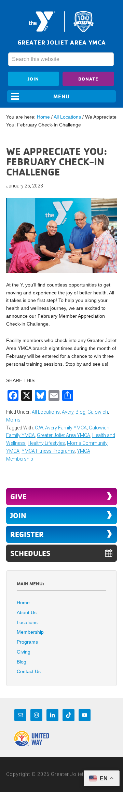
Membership (30, 632)
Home (23, 602)
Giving (23, 652)
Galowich (97, 412)
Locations (27, 622)
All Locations (46, 412)
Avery (67, 412)
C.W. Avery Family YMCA (61, 427)
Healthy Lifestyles (46, 443)
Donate (88, 79)
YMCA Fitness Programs (48, 451)
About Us (27, 612)
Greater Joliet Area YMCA (61, 21)
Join (33, 79)
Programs (27, 642)
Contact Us (29, 671)
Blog (80, 412)
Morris (13, 420)
